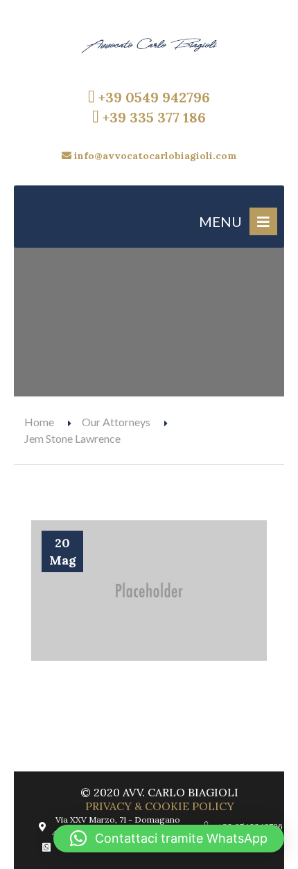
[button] (168, 838)
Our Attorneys (116, 421)
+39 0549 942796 (152, 97)
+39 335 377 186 (152, 117)
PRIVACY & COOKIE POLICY (159, 806)
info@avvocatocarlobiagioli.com (154, 155)
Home (39, 421)
